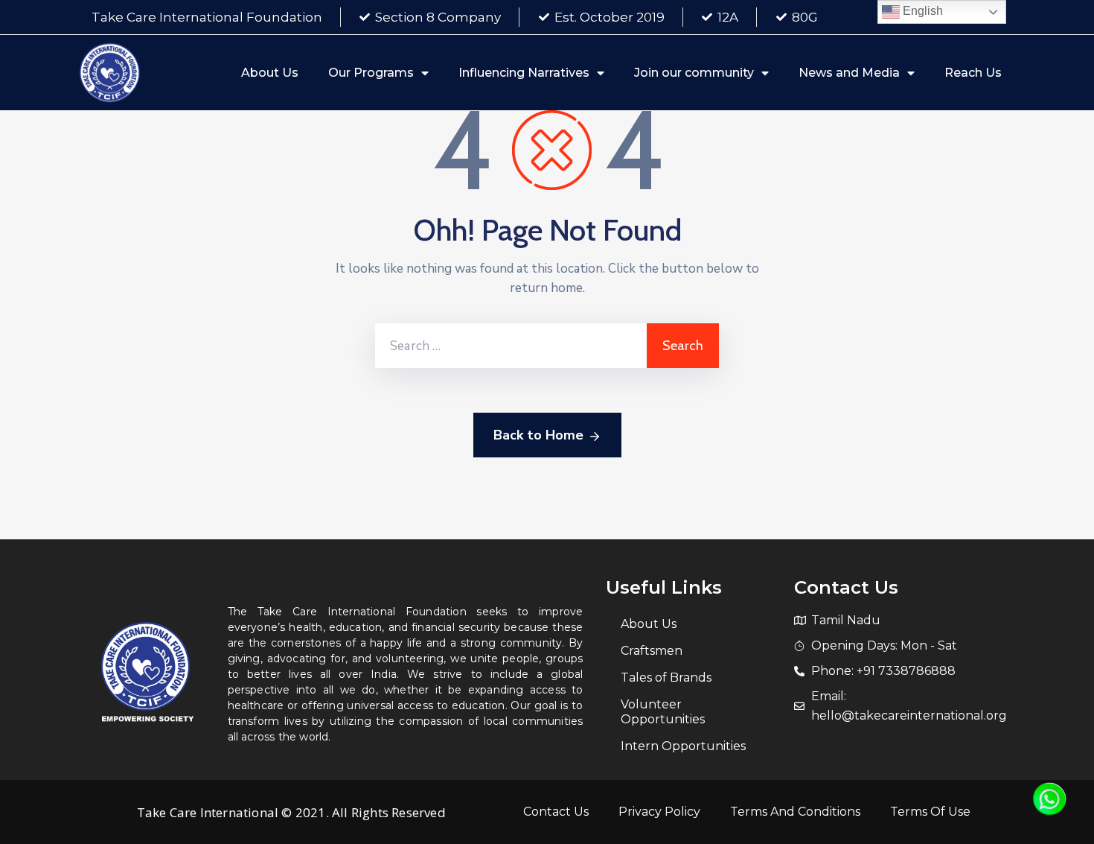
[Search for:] (511, 345)
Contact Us (556, 812)
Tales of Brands (666, 677)
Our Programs (371, 73)
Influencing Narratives (523, 73)
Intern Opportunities (683, 746)
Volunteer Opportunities (663, 711)
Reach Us (973, 73)
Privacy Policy (659, 812)
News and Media (849, 73)
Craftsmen (651, 651)
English (921, 10)
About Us (269, 73)
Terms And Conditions (795, 812)
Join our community (694, 73)
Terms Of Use (930, 812)
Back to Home (538, 435)
